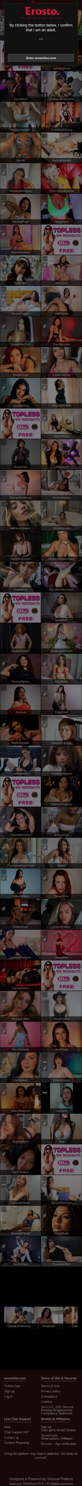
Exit (41, 39)
